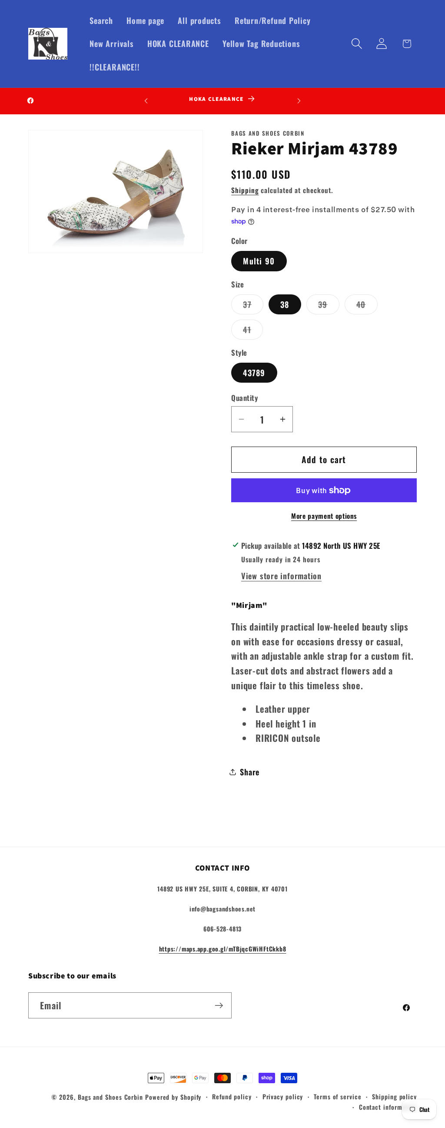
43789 (254, 372)
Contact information (388, 1106)
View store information (281, 575)
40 (367, 306)
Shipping (245, 190)
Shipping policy (394, 1096)
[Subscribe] (218, 1005)
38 (284, 304)
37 (253, 306)
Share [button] (249, 772)
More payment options (324, 516)
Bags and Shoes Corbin (110, 1096)
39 (328, 306)
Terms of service (338, 1096)
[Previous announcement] (146, 100)
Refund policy (232, 1096)
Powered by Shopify (173, 1096)
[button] (357, 43)
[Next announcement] (299, 100)
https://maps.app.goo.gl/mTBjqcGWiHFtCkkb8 (222, 948)
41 (253, 331)
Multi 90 (259, 261)
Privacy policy (282, 1096)
